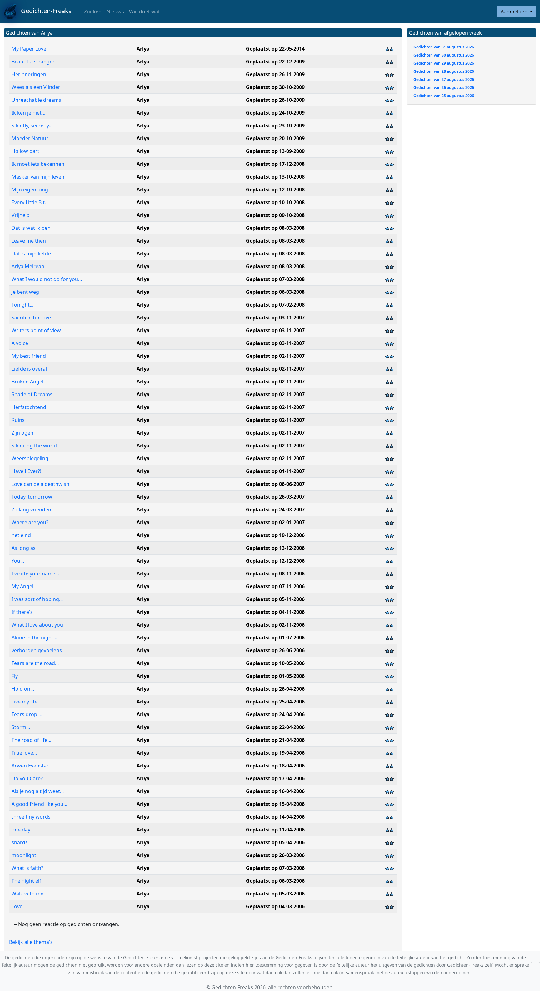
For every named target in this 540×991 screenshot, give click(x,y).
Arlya (143, 48)
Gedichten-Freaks (44, 11)
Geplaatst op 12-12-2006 (275, 560)
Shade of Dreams (33, 394)
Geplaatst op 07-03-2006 (275, 868)
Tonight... (22, 304)
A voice (20, 343)
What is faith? (27, 868)
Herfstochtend (30, 407)
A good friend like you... (39, 804)
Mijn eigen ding (30, 189)
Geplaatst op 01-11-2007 (275, 471)
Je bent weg (25, 291)
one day (22, 829)
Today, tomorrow (32, 496)
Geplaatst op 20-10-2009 (275, 138)
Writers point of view (36, 330)
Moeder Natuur (30, 138)
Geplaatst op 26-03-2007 (275, 496)
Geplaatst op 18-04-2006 (275, 765)
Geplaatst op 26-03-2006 (275, 855)
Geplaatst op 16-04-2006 (275, 791)
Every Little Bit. (29, 202)
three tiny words (32, 816)
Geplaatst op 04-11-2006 (275, 612)
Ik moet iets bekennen (38, 163)
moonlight (24, 855)
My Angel (22, 586)
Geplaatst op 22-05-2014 (275, 48)
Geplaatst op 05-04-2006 (275, 842)
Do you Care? (28, 778)
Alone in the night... (34, 637)
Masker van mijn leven (38, 176)
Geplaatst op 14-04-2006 (275, 816)
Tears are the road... (36, 663)
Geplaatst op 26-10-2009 (275, 99)
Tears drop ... (27, 714)
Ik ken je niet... (28, 112)
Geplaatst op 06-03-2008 (275, 291)
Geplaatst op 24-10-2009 (275, 112)
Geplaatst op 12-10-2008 (275, 189)
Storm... (21, 727)
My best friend (29, 356)
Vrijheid (21, 215)
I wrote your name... (35, 573)
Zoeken (92, 11)
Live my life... (26, 701)
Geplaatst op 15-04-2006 (275, 804)
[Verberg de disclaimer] (535, 958)
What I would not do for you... (47, 279)
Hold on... (23, 688)
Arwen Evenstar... (32, 765)
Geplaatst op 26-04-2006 (275, 688)
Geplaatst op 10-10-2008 (275, 202)
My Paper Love (29, 48)
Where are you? (31, 522)
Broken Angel (27, 381)
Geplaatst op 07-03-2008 (275, 279)
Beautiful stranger (33, 61)
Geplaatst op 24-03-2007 (275, 509)
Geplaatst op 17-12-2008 (275, 163)
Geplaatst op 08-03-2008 (275, 227)
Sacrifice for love (32, 317)
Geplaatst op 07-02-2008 (275, 304)
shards (20, 842)
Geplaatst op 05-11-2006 (275, 599)
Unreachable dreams (36, 99)
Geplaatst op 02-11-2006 (275, 624)
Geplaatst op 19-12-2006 (275, 535)
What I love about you (37, 624)
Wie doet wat (144, 11)
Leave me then (29, 240)
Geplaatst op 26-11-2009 (275, 74)
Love (17, 906)
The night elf (26, 880)
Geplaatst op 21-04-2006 (275, 740)
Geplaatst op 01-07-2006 (275, 637)
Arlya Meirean (28, 266)
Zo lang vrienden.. (33, 509)
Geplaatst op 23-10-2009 (275, 125)
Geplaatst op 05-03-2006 (275, 893)
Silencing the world (35, 445)
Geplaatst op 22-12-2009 (275, 61)
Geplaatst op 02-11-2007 (275, 356)
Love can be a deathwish (41, 484)
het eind (21, 535)
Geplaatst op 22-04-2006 (275, 727)
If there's (23, 612)
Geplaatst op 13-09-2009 (275, 151)
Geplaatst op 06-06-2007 (275, 484)
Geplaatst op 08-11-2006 (275, 573)
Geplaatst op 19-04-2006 (275, 752)
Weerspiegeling (30, 458)
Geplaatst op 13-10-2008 (275, 176)
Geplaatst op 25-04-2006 (275, 701)
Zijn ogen (22, 432)
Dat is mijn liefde (31, 253)
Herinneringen (29, 74)
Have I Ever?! (26, 471)
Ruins (19, 420)
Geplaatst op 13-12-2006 (275, 548)
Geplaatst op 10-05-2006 (275, 663)
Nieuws (115, 11)
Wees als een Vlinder (37, 87)
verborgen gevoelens (37, 650)
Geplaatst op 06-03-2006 (275, 880)
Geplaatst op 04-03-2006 (275, 906)
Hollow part (25, 151)
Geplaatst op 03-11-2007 (275, 317)
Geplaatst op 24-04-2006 (275, 714)
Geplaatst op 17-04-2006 (275, 778)
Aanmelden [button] (515, 11)
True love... (24, 752)
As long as (24, 548)
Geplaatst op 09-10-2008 (275, 215)
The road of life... (31, 740)
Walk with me (27, 893)
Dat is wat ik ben (31, 227)
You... (18, 560)
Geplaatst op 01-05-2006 (275, 676)
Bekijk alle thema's (31, 942)
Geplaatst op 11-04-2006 (275, 829)
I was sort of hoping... (37, 599)
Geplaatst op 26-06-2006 (275, 650)
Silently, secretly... (32, 125)
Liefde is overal (30, 368)
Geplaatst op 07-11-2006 (275, 586)
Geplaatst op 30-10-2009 (275, 87)
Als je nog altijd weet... (38, 791)
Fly (15, 676)
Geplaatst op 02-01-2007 (275, 522)
